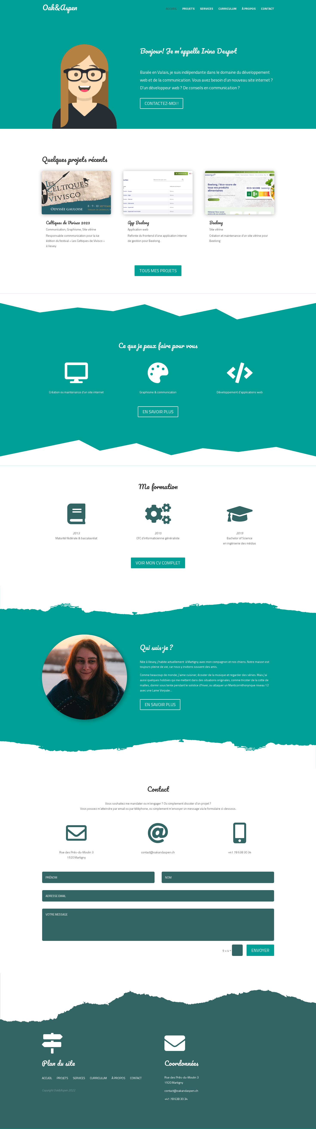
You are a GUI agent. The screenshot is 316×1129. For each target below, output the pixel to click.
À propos (249, 9)
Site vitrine (89, 229)
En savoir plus (158, 411)
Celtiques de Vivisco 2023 (68, 222)
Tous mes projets (158, 270)
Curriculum (227, 9)
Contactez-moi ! (161, 103)
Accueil (171, 9)
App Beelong (138, 222)
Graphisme (74, 229)
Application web (138, 229)
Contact (267, 9)
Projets (188, 9)
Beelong (216, 222)
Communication (56, 229)
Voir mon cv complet (158, 562)
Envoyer (260, 950)
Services (206, 9)
